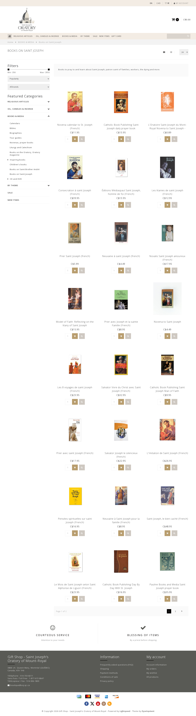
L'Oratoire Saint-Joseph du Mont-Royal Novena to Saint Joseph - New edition (167, 128)
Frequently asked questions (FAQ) (116, 664)
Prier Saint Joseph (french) (75, 256)
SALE (95, 36)
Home (10, 42)
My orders (151, 668)
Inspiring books (17, 159)
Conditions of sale (109, 677)
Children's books (18, 164)
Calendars (15, 123)
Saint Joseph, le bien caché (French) (167, 518)
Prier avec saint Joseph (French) (74, 453)
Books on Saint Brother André (25, 169)
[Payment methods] (79, 696)
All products (152, 677)
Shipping (104, 668)
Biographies (16, 133)
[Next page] (182, 611)
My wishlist (151, 673)
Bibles (13, 128)
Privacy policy (107, 681)
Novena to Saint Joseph (167, 321)
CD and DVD (16, 179)
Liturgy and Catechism (21, 147)
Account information (156, 664)
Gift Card (116, 36)
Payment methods (109, 673)
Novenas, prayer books (21, 142)
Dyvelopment (148, 711)
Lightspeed (125, 711)
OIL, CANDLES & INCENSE (47, 36)
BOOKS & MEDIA (69, 36)
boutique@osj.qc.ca (20, 685)
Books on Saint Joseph (21, 174)
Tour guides (16, 138)
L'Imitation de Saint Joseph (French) (167, 453)
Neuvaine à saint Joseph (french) (121, 256)
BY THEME (85, 36)
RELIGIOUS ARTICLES (23, 36)
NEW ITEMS (104, 36)
